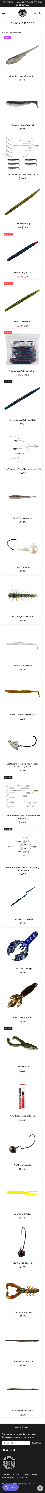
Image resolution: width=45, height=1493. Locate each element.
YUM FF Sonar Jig (22, 567)
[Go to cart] (40, 13)
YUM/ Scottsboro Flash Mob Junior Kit (22, 174)
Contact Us (22, 1477)
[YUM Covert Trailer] (22, 1193)
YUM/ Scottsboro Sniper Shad (22, 76)
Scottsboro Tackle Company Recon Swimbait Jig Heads (22, 765)
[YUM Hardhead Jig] (22, 1144)
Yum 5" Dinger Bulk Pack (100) (22, 420)
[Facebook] (4, 1450)
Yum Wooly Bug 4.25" (22, 1017)
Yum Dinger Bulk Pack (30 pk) (22, 371)
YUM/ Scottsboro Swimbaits (22, 125)
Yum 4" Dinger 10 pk (23, 223)
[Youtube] (7, 1450)
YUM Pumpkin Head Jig (22, 1263)
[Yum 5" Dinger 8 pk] (22, 251)
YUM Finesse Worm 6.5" (22, 1410)
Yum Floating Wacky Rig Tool (22, 1116)
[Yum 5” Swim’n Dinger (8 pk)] (22, 693)
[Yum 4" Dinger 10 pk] (22, 202)
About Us (6, 1475)
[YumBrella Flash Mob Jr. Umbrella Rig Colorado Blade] (22, 846)
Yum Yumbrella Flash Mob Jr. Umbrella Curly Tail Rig (22, 816)
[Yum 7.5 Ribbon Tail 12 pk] (22, 897)
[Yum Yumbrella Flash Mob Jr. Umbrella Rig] (22, 448)
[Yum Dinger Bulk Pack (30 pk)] (22, 349)
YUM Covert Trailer (22, 1214)
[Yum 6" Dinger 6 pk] (22, 300)
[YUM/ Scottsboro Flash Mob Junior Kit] (22, 153)
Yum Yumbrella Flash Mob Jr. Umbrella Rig (22, 469)
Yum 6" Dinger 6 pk (22, 322)
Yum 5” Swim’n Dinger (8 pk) (22, 715)
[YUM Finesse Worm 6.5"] (22, 1389)
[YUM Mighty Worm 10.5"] (22, 1340)
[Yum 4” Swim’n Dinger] (22, 644)
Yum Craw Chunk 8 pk (22, 968)
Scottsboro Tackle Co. (26, 1484)
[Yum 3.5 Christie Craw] (22, 1291)
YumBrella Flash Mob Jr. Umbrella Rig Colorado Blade (22, 868)
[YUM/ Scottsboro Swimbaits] (22, 104)
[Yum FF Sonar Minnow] (22, 497)
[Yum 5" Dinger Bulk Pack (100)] (22, 399)
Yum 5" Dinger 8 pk (22, 272)
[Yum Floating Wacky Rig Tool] (22, 1094)
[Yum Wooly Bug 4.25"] (22, 995)
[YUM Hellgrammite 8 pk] (22, 595)
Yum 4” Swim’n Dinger (22, 665)
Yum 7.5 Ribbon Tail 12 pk (22, 919)
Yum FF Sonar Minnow (22, 518)
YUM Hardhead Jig (22, 1165)
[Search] (35, 13)
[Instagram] (11, 1450)
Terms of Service (29, 1475)
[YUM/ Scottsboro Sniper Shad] (22, 55)
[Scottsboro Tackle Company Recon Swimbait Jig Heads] (22, 742)
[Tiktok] (14, 1450)
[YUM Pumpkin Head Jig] (22, 1242)
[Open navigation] (3, 13)
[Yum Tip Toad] (22, 1044)
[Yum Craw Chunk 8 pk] (22, 946)
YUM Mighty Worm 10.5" (22, 1361)
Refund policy (8, 1477)
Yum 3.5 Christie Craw (22, 1312)
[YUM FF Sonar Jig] (22, 546)
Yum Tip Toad (22, 1067)
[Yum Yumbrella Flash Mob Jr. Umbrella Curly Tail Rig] (22, 794)
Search (16, 1475)
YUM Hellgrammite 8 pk (22, 616)
